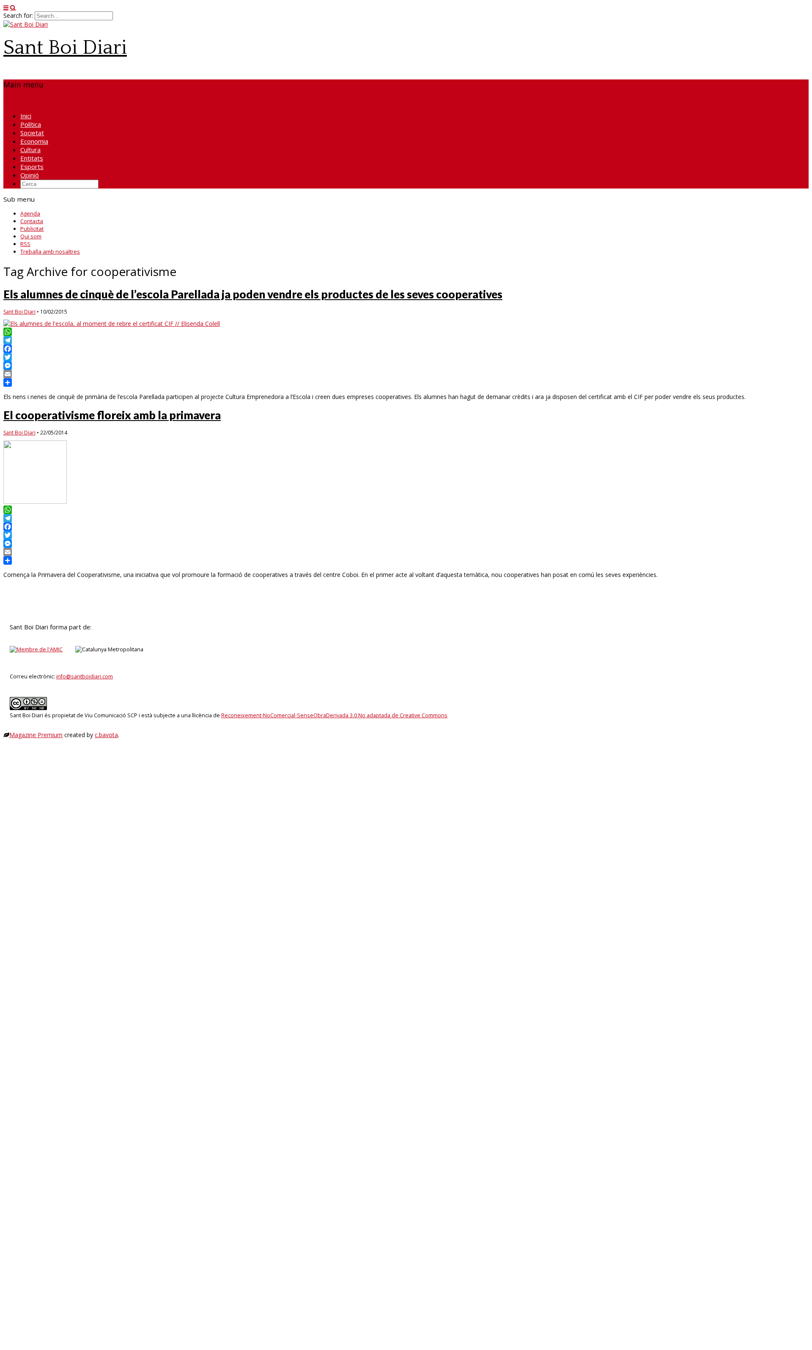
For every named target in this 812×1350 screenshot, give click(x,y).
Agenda (30, 213)
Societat (32, 132)
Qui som (30, 236)
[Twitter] (406, 357)
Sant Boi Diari (65, 47)
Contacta (31, 221)
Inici (25, 116)
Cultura (30, 149)
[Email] (406, 374)
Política (30, 124)
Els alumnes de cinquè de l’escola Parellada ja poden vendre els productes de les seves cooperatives (252, 294)
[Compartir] (406, 382)
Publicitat (32, 228)
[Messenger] (406, 365)
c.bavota (106, 735)
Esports (32, 166)
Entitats (31, 158)
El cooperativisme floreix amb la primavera (112, 415)
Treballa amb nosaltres (50, 251)
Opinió (29, 175)
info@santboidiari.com (84, 676)
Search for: (18, 15)
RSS (25, 244)
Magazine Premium (36, 735)
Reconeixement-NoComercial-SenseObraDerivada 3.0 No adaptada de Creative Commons (334, 715)
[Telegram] (406, 340)
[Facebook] (406, 348)
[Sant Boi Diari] (25, 24)
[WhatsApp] (406, 332)
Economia (34, 141)
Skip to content (25, 101)
